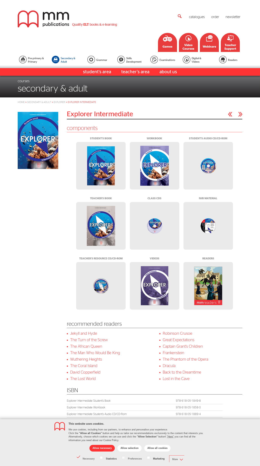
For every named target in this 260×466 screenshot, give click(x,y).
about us (168, 72)
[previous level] (230, 114)
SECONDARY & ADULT (39, 102)
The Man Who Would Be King (95, 353)
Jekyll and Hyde (83, 333)
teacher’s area (135, 72)
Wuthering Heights (86, 359)
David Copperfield (85, 372)
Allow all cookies (157, 448)
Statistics (111, 458)
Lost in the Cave (176, 379)
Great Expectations (178, 340)
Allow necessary (102, 448)
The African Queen (86, 346)
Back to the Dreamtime (182, 372)
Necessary (89, 458)
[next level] (240, 114)
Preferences (135, 458)
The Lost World (83, 379)
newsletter (233, 17)
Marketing (159, 458)
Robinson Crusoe (177, 333)
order (215, 17)
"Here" (170, 436)
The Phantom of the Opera (185, 359)
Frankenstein (173, 353)
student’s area (97, 72)
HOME (21, 102)
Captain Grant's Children (183, 346)
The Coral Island (83, 366)
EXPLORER (59, 102)
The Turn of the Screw (89, 340)
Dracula (169, 366)
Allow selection (129, 448)
